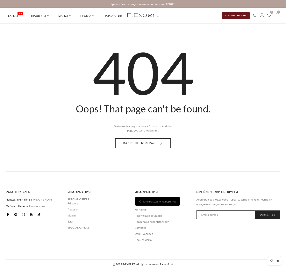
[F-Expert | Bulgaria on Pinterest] (16, 214)
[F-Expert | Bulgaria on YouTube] (31, 214)
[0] (269, 15)
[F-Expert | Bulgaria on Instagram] (23, 214)
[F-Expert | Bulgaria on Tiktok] (39, 214)
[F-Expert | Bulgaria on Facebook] (8, 214)
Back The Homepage (140, 143)
